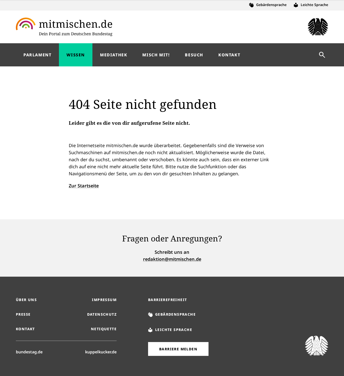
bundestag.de (29, 352)
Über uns (26, 299)
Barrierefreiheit (167, 299)
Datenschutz (102, 314)
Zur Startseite (84, 186)
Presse (23, 314)
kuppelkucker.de (101, 352)
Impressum (104, 299)
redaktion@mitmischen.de (172, 259)
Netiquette (104, 328)
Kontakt (25, 328)
